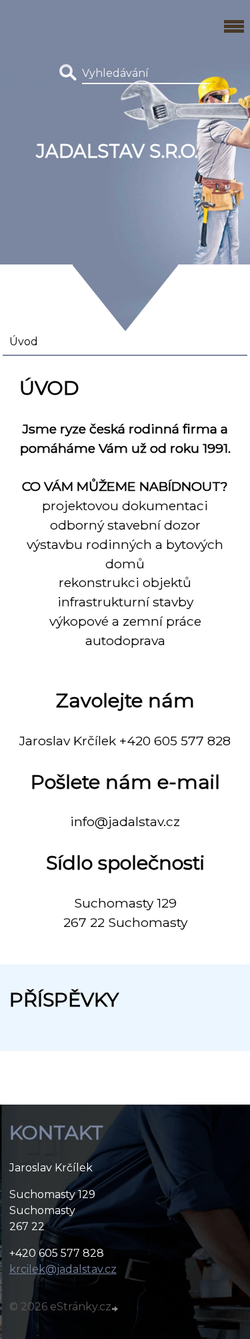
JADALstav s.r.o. (117, 151)
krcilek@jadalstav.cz (63, 1269)
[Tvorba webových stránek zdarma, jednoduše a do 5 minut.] (116, 1308)
